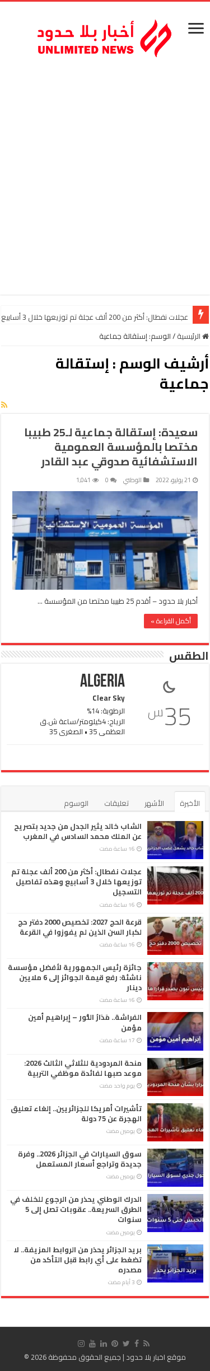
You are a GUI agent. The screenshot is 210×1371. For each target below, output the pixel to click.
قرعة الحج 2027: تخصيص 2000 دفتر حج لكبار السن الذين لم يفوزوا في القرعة (80, 927)
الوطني (132, 480)
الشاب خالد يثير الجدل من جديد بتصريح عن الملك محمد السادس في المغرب (78, 831)
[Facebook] (136, 1343)
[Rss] (146, 1343)
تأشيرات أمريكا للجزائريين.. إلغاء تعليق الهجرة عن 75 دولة (76, 1113)
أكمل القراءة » (171, 620)
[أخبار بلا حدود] (105, 35)
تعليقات (116, 803)
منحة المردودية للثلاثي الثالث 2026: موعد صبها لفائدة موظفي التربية (83, 1068)
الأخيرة (190, 803)
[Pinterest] (114, 1343)
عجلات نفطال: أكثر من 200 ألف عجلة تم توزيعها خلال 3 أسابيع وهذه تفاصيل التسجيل (76, 881)
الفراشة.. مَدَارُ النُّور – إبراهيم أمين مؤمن (85, 1022)
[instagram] (81, 1343)
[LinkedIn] (103, 1343)
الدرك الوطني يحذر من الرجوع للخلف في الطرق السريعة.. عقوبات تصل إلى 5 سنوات (76, 1209)
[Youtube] (92, 1343)
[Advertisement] (105, 178)
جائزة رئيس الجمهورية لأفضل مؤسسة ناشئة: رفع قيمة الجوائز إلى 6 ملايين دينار (75, 977)
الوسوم (76, 803)
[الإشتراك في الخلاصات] (4, 405)
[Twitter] (126, 1343)
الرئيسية (189, 336)
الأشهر (154, 803)
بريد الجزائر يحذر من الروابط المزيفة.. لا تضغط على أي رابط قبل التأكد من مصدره (77, 1259)
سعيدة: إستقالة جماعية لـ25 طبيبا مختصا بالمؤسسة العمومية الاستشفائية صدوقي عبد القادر (111, 447)
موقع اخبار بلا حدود (156, 1357)
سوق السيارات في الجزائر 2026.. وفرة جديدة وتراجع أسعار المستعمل (80, 1159)
